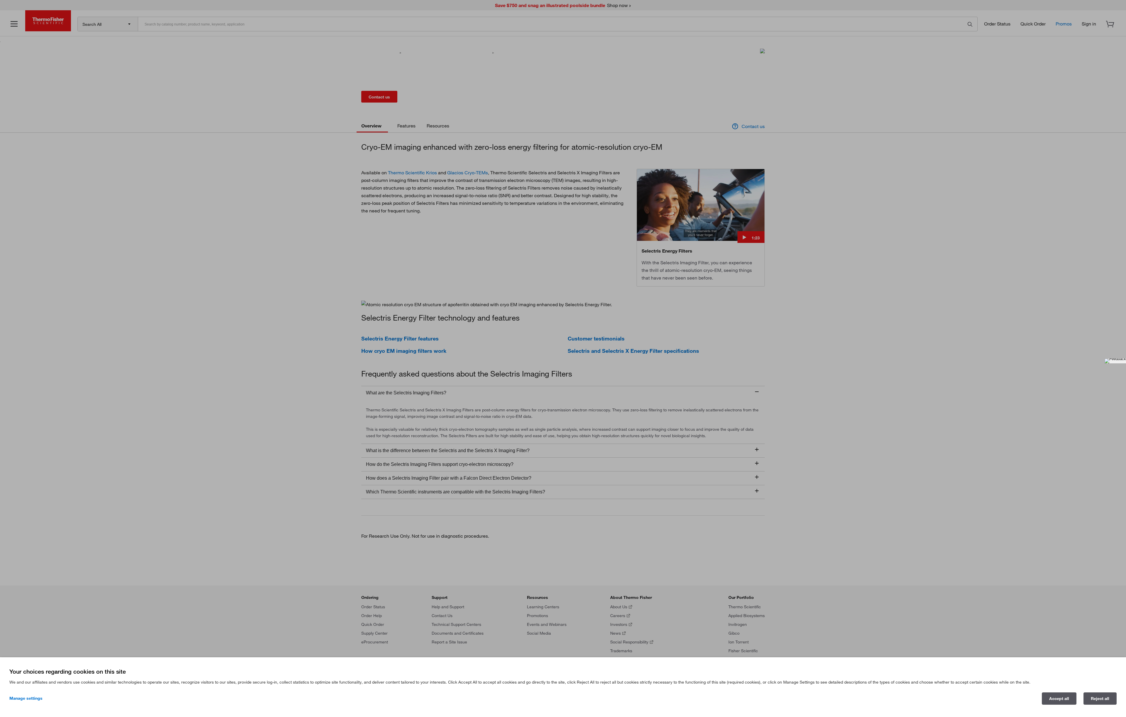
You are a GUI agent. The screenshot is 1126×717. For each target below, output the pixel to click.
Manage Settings (26, 698)
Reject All (1100, 698)
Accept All (1059, 698)
